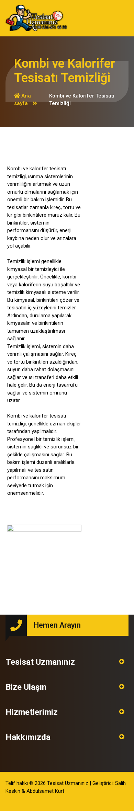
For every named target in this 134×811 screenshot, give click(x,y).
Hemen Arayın (57, 625)
